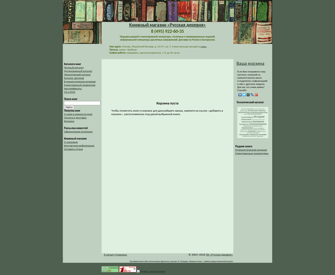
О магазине (71, 142)
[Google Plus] (256, 94)
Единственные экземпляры (252, 153)
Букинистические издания (251, 150)
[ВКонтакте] (240, 94)
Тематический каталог (77, 74)
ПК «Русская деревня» (219, 254)
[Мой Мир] (248, 94)
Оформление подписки (78, 131)
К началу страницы (115, 254)
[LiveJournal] (252, 94)
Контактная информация (79, 145)
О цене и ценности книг (78, 114)
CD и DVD (69, 92)
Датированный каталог (78, 71)
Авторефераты (73, 88)
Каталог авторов (74, 78)
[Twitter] (244, 94)
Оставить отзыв (73, 149)
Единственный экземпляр (79, 85)
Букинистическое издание (80, 81)
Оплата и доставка (75, 117)
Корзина (69, 121)
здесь (203, 46)
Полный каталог (74, 67)
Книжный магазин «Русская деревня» (167, 25)
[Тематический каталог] (252, 137)
